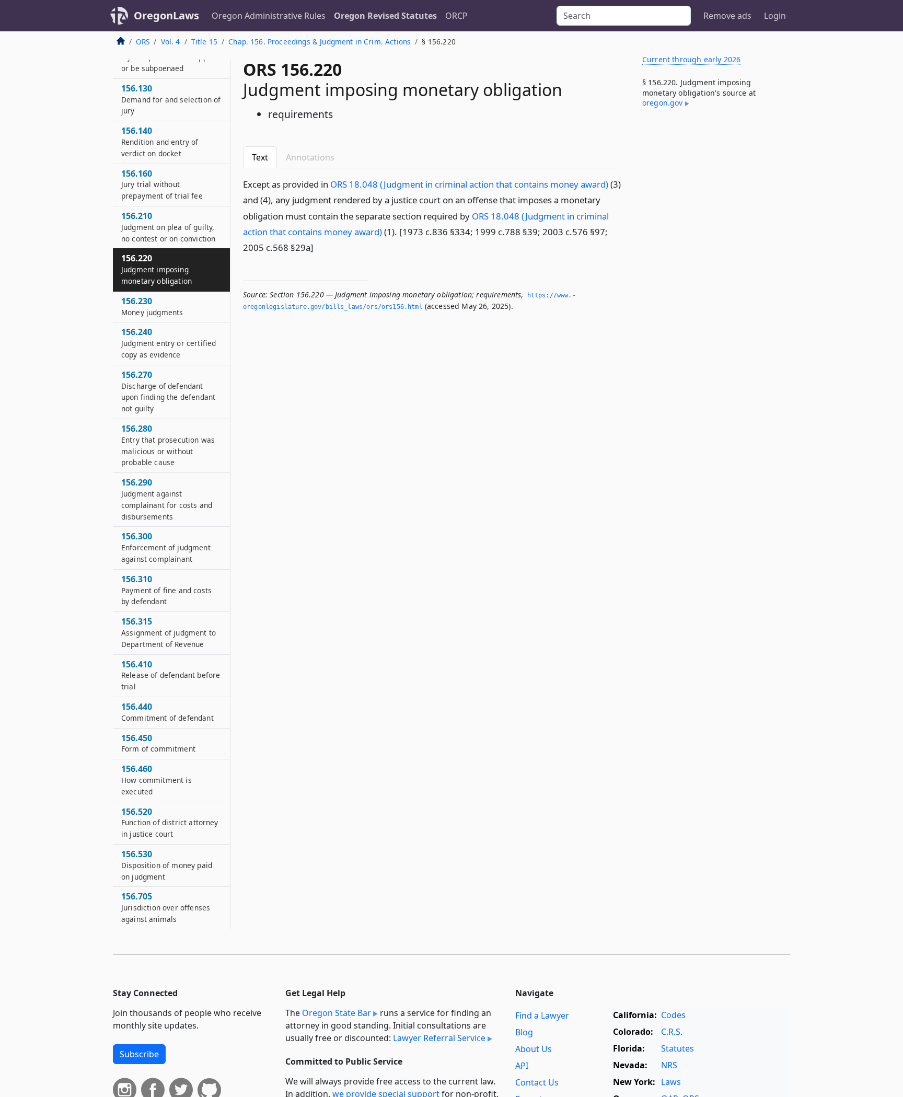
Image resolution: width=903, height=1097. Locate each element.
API (521, 1065)
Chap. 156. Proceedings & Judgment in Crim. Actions (319, 42)
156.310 (166, 590)
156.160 (162, 184)
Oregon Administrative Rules (269, 15)
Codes (673, 1015)
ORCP (456, 15)
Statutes (677, 1048)
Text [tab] (260, 157)
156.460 (156, 779)
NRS (669, 1065)
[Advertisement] (711, 289)
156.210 (168, 227)
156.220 (156, 269)
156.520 (169, 822)
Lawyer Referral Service (439, 1038)
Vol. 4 (170, 42)
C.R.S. (671, 1031)
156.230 (152, 306)
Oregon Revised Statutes (385, 15)
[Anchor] (319, 247)
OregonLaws (166, 15)
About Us (533, 1049)
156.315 (168, 632)
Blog (524, 1032)
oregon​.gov (662, 103)
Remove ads (727, 15)
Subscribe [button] (139, 1054)
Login (775, 15)
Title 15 (204, 42)
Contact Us (537, 1082)
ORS (142, 42)
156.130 (171, 99)
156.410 (170, 675)
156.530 (166, 865)
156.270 (168, 391)
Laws (671, 1082)
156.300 (166, 547)
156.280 (168, 445)
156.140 (160, 141)
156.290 (166, 499)
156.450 (158, 743)
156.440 (167, 712)
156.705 (165, 907)
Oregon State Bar (336, 1013)
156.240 (168, 343)
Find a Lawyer (542, 1015)
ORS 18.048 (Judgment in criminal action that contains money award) (469, 184)
